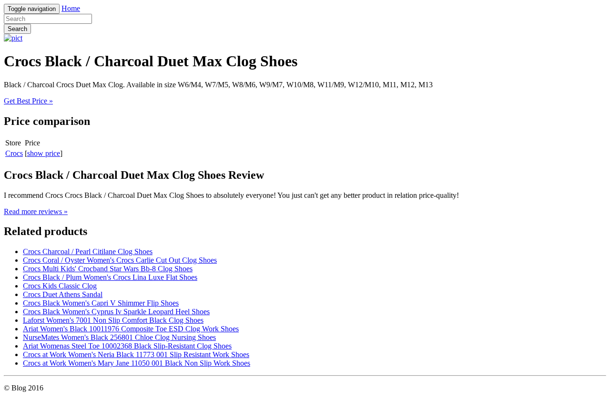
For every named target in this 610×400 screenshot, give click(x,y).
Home (70, 8)
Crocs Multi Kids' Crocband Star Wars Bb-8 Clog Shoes (108, 269)
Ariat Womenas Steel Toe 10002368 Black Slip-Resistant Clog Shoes (127, 346)
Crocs (14, 153)
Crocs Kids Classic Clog (60, 286)
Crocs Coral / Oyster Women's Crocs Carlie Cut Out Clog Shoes (120, 260)
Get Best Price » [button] (28, 101)
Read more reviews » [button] (36, 211)
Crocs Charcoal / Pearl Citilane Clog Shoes (87, 251)
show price (43, 153)
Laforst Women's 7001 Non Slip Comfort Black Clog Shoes (113, 320)
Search (17, 28)
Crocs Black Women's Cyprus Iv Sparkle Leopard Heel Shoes (116, 312)
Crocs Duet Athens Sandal (62, 294)
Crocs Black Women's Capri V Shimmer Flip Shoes (101, 303)
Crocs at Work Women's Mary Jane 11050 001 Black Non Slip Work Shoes (136, 363)
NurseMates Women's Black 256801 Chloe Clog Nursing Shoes (119, 337)
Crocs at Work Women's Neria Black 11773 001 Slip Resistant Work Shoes (136, 354)
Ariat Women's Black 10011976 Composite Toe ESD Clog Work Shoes (131, 329)
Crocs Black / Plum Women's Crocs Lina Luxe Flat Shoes (110, 277)
